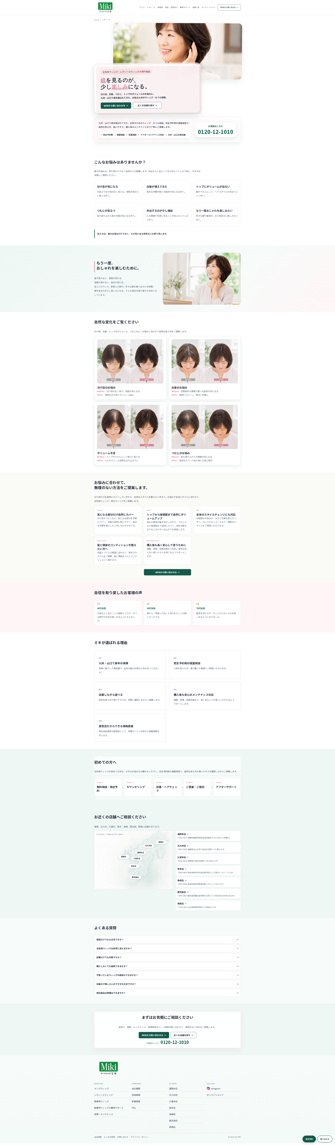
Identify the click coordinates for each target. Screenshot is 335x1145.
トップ (96, 19)
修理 (166, 7)
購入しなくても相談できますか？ (112, 966)
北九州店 (148, 845)
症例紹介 (174, 7)
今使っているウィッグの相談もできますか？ (117, 975)
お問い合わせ (122, 1137)
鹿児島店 (135, 877)
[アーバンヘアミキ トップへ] (105, 7)
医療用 (160, 7)
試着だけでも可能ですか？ (109, 957)
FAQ (134, 1107)
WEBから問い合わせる (114, 105)
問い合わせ (324, 1139)
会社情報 (98, 1137)
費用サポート (185, 7)
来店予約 (309, 1139)
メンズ (142, 7)
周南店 (161, 842)
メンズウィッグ (101, 1088)
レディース (151, 7)
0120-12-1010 (215, 131)
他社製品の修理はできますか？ (111, 992)
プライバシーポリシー (140, 1137)
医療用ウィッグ (101, 1101)
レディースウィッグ (103, 1094)
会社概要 (136, 1088)
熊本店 (133, 866)
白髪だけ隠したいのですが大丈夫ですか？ (116, 984)
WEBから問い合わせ (228, 7)
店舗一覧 (195, 7)
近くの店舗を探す (146, 105)
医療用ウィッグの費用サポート (109, 1107)
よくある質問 (109, 1137)
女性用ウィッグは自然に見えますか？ (114, 948)
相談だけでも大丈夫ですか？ (110, 939)
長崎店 (123, 856)
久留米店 (136, 858)
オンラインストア (208, 7)
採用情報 (136, 1094)
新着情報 (136, 1101)
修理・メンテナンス (103, 1114)
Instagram (215, 1088)
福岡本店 (140, 852)
